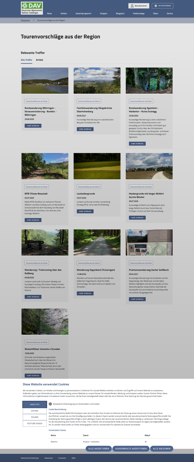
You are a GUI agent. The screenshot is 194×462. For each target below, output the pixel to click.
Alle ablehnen (162, 448)
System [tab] (34, 410)
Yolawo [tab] (34, 417)
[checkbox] (110, 404)
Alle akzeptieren (98, 448)
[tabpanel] (110, 423)
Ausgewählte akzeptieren (131, 448)
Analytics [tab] (34, 404)
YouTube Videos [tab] (34, 423)
